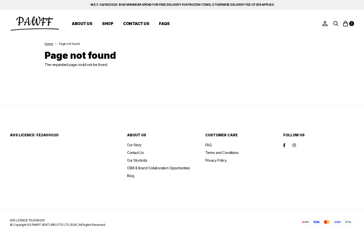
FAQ (208, 145)
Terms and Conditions (221, 152)
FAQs (164, 23)
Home (49, 44)
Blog (130, 176)
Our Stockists (137, 160)
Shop (107, 23)
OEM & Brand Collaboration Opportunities (158, 168)
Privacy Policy (216, 160)
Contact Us (136, 23)
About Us (82, 23)
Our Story (134, 145)
